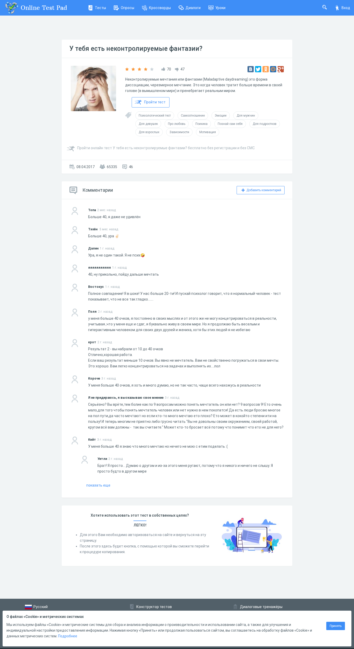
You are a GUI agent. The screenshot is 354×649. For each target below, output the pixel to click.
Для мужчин (246, 115)
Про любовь (176, 124)
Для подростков (265, 124)
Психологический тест (155, 115)
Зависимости (179, 132)
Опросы (127, 8)
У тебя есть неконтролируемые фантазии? (135, 48)
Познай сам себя (230, 124)
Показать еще (98, 485)
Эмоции (220, 115)
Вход (346, 8)
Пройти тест (155, 102)
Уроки (220, 8)
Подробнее (67, 636)
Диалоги (193, 8)
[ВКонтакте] (250, 69)
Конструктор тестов (154, 607)
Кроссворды (160, 8)
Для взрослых (149, 132)
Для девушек (148, 124)
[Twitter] (258, 69)
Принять (336, 626)
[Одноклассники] (266, 69)
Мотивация (207, 132)
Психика (201, 124)
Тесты (100, 8)
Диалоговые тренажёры (261, 607)
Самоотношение (193, 115)
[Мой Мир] (273, 69)
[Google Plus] (281, 69)
